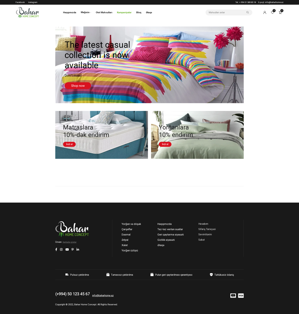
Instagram (32, 2)
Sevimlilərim (205, 234)
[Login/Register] (265, 12)
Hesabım (203, 223)
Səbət (201, 239)
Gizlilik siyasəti (166, 239)
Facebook (20, 2)
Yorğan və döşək (131, 223)
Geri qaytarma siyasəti (170, 234)
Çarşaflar (127, 229)
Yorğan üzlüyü (130, 250)
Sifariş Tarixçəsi (207, 229)
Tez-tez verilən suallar (170, 229)
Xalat (125, 245)
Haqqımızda (164, 223)
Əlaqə (160, 245)
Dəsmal (126, 234)
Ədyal (125, 239)
